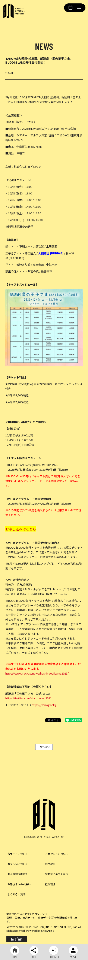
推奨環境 (50, 884)
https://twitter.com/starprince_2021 (28, 698)
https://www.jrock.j (44, 705)
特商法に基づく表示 (56, 874)
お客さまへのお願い (19, 884)
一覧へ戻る (44, 747)
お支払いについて (17, 864)
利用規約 (50, 864)
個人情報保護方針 (17, 874)
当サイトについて (17, 853)
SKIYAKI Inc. (47, 930)
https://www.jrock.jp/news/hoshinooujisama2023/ (37, 673)
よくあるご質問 (16, 894)
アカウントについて (56, 853)
